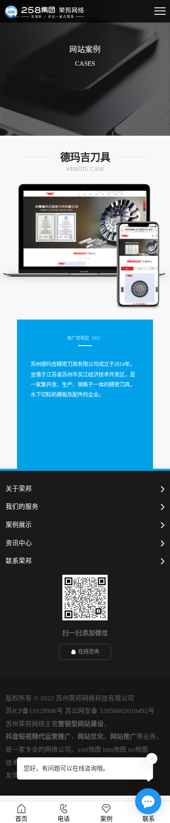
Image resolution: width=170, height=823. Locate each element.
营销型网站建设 (81, 723)
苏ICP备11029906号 (34, 710)
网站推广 (123, 736)
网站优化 (91, 736)
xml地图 (89, 749)
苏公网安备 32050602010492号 (110, 710)
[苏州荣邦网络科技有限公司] (44, 11)
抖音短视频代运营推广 (38, 736)
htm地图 (114, 749)
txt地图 (138, 749)
